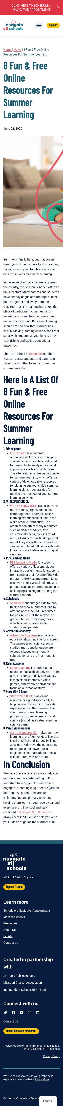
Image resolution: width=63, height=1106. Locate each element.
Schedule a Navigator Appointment (26, 910)
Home (7, 49)
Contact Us (10, 942)
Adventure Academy (23, 635)
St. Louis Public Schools (19, 976)
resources (36, 354)
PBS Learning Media (23, 562)
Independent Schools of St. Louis (25, 990)
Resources (10, 923)
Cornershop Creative (28, 1098)
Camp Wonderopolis (23, 732)
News (17, 49)
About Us (9, 930)
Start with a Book (21, 696)
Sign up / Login (14, 887)
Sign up (53, 25)
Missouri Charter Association (22, 982)
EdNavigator (18, 453)
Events (7, 936)
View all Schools (14, 917)
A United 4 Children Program (18, 877)
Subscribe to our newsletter (21, 1031)
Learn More (42, 1079)
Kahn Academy (20, 668)
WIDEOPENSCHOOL (23, 506)
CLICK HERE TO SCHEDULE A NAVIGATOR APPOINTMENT (31, 7)
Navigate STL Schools (34, 812)
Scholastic (17, 603)
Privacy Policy (51, 1056)
